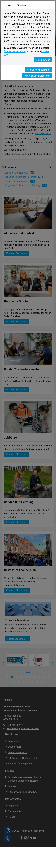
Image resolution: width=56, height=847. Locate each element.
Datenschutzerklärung (15, 51)
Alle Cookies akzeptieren (37, 75)
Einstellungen (43, 59)
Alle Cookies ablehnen (38, 69)
